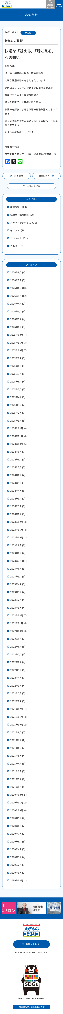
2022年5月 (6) (17, 670)
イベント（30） (18, 230)
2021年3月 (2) (17, 771)
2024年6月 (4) (17, 475)
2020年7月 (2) (17, 833)
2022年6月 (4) (17, 662)
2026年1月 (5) (17, 327)
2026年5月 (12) (18, 295)
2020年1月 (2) (17, 872)
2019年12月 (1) (18, 880)
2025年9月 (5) (17, 358)
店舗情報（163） (19, 207)
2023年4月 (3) (17, 584)
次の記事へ (44, 175)
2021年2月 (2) (17, 779)
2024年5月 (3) (17, 483)
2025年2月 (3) (17, 412)
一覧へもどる (33, 186)
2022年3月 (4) (17, 685)
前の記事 (18, 175)
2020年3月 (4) (17, 857)
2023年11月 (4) (18, 529)
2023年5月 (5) (17, 576)
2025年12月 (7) (18, 334)
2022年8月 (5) (17, 646)
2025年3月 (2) (17, 405)
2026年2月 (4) (17, 319)
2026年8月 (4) (17, 272)
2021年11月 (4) (18, 716)
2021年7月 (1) (17, 740)
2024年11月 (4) (18, 436)
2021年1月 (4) (17, 786)
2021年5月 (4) (17, 755)
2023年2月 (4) (17, 599)
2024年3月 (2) (17, 498)
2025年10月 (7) (18, 350)
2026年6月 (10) (18, 288)
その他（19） (17, 246)
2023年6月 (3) (17, 568)
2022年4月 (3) (17, 677)
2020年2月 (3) (17, 864)
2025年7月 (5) (17, 373)
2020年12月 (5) (18, 794)
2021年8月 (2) (17, 732)
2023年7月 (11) (18, 560)
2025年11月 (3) (18, 342)
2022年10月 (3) (18, 631)
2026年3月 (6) (17, 311)
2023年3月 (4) (17, 592)
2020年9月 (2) (17, 818)
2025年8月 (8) (17, 366)
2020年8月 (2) (17, 826)
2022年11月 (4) (18, 623)
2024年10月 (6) (18, 443)
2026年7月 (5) (17, 280)
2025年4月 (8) (17, 397)
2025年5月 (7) (17, 389)
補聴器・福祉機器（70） (23, 214)
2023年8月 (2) (17, 553)
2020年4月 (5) (17, 849)
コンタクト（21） (19, 238)
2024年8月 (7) (17, 459)
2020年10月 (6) (18, 810)
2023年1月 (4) (17, 607)
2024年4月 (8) (17, 490)
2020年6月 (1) (17, 841)
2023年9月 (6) (17, 545)
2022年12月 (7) (18, 615)
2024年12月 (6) (18, 428)
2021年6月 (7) (17, 748)
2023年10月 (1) (18, 537)
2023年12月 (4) (18, 521)
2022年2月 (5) (17, 693)
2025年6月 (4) (17, 381)
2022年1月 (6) (17, 701)
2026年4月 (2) (17, 303)
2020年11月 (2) (18, 802)
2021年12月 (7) (18, 709)
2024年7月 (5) (17, 467)
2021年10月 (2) (18, 724)
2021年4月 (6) (17, 763)
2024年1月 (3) (17, 514)
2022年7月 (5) (17, 654)
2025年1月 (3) (17, 420)
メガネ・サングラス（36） (24, 222)
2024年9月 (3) (17, 451)
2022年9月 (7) (17, 638)
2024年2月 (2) (17, 506)
